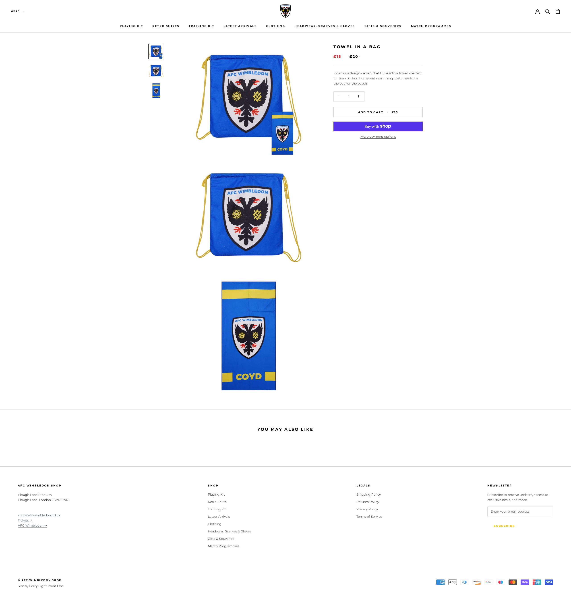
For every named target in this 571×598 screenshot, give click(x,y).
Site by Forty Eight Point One (41, 586)
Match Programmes (431, 26)
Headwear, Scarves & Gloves (324, 26)
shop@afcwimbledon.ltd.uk (39, 515)
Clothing (275, 26)
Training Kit (201, 26)
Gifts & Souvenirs (383, 26)
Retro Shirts (165, 26)
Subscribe (504, 526)
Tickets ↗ (25, 520)
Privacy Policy (367, 509)
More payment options (378, 136)
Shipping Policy (368, 494)
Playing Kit (131, 26)
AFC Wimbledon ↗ (32, 526)
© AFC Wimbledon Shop (39, 580)
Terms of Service (369, 517)
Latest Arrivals (240, 26)
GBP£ (15, 11)
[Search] (547, 11)
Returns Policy (367, 502)
